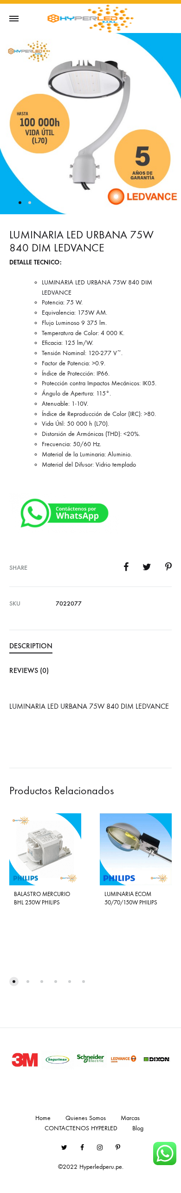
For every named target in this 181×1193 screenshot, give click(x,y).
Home (43, 1118)
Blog (137, 1128)
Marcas (130, 1118)
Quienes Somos (85, 1118)
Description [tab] (30, 645)
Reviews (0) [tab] (29, 670)
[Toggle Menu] (14, 19)
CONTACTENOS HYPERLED (81, 1128)
